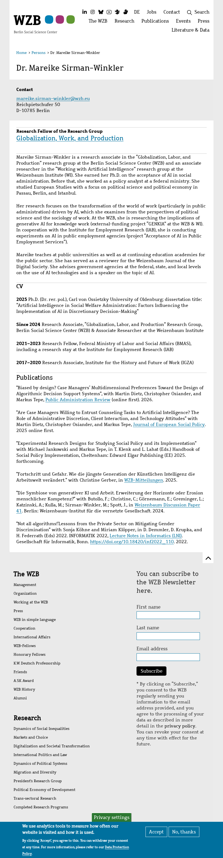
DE (137, 12)
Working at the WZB (31, 602)
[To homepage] (35, 23)
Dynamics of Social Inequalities (41, 728)
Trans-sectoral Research (35, 798)
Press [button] (205, 22)
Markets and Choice (31, 737)
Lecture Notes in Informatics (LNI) (146, 536)
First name (148, 607)
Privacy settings (111, 817)
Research (27, 718)
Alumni (20, 698)
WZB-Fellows (25, 645)
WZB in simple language (35, 619)
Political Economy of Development (44, 789)
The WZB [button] (100, 22)
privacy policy (180, 726)
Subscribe (151, 671)
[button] (203, 53)
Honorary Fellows (29, 654)
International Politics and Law (40, 754)
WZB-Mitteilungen (143, 480)
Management (25, 584)
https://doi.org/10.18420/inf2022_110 (132, 542)
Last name (148, 627)
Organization (25, 593)
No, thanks (184, 832)
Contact (171, 12)
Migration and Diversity (35, 772)
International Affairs (32, 637)
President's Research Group (38, 781)
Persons (38, 52)
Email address (152, 648)
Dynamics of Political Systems (40, 763)
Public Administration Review (77, 400)
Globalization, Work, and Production (69, 138)
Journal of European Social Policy (169, 424)
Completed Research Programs (41, 807)
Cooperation (24, 628)
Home (21, 52)
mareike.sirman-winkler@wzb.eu (54, 99)
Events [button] (185, 22)
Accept (156, 832)
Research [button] (126, 22)
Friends (20, 672)
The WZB (26, 574)
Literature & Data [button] (192, 31)
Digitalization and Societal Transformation (52, 746)
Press (18, 611)
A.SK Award (24, 680)
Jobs (151, 12)
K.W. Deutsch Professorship (37, 663)
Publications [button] (156, 22)
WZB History (24, 689)
